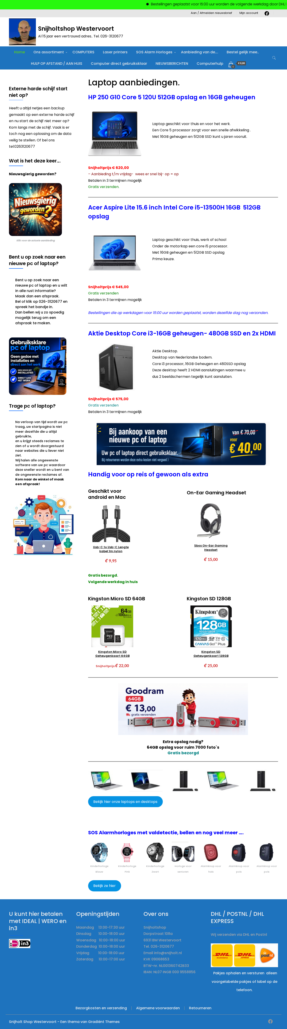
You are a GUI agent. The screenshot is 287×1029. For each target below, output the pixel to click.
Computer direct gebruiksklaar (119, 63)
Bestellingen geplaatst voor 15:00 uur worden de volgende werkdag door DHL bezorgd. (209, 4)
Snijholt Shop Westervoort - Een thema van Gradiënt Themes (64, 1021)
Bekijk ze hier (104, 885)
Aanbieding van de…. (199, 52)
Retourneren (200, 1008)
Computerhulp (210, 63)
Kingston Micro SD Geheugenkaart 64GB (112, 654)
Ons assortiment (48, 52)
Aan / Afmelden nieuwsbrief (211, 13)
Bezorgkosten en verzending (101, 1008)
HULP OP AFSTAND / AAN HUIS (56, 63)
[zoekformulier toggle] (274, 58)
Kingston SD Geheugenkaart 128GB (211, 654)
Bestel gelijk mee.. (243, 52)
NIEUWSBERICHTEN (172, 63)
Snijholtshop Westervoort (76, 29)
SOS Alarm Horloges (154, 52)
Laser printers (115, 52)
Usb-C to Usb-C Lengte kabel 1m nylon (111, 549)
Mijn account (248, 13)
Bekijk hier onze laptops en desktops (125, 801)
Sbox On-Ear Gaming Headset (211, 548)
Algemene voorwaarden (158, 1008)
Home (19, 52)
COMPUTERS (83, 52)
